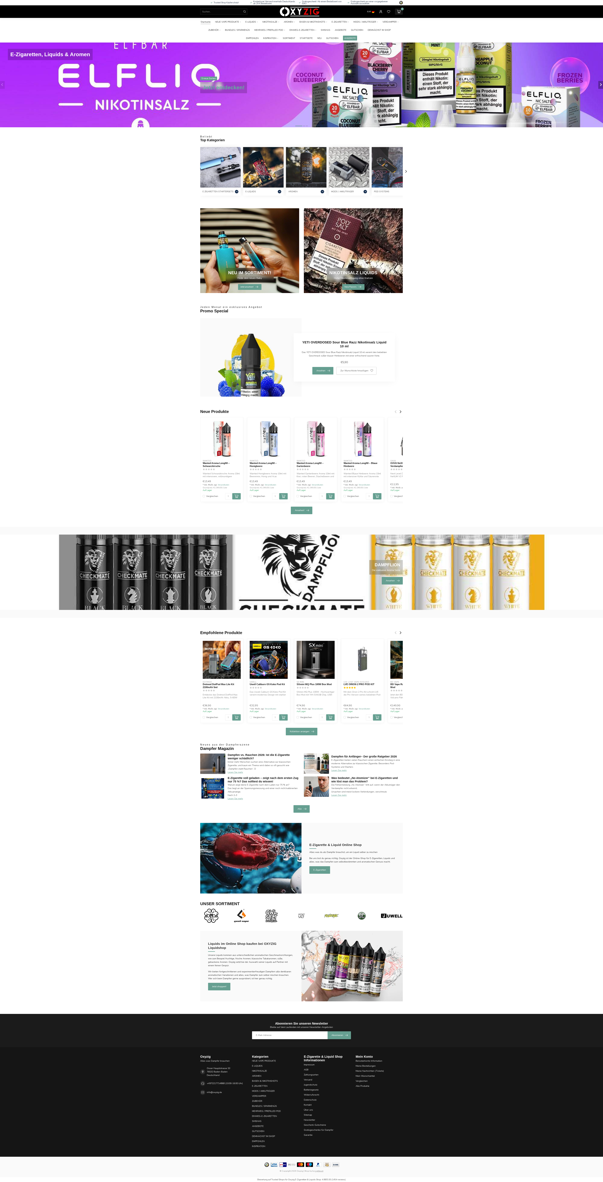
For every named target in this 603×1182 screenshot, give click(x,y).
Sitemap (308, 1114)
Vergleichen (212, 496)
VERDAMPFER (390, 21)
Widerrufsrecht (311, 1094)
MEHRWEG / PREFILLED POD (268, 30)
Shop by (308, 1171)
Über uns (308, 1109)
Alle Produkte (362, 1086)
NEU (319, 38)
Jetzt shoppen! (219, 986)
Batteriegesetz (311, 1089)
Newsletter (309, 1119)
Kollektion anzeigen (299, 731)
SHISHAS (325, 30)
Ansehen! (299, 510)
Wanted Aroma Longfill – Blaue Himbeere (360, 464)
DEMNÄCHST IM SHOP (379, 30)
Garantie (308, 1135)
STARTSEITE (306, 38)
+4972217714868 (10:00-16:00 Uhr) (225, 1083)
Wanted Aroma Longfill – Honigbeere (263, 464)
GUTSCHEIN (357, 30)
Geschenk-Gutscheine (315, 1124)
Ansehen (320, 370)
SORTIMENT (289, 38)
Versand (308, 1079)
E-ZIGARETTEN (339, 21)
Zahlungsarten (311, 1074)
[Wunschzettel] (388, 11)
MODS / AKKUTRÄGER (364, 21)
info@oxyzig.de (214, 1092)
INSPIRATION (269, 38)
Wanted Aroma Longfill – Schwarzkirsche (216, 464)
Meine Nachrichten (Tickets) (370, 1070)
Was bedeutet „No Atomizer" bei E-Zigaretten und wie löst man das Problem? (364, 779)
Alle (300, 808)
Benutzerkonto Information (369, 1060)
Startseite (206, 21)
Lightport (319, 1171)
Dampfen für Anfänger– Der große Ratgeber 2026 (364, 756)
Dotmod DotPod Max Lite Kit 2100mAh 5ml (218, 685)
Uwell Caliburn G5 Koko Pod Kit (267, 684)
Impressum (309, 1064)
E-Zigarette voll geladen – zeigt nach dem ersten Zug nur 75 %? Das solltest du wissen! (263, 779)
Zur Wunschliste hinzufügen (354, 370)
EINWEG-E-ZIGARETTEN (302, 30)
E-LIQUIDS (250, 21)
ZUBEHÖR (213, 30)
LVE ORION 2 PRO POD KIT (359, 684)
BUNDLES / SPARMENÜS (237, 30)
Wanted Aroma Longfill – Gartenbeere (310, 464)
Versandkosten (223, 485)
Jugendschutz (310, 1084)
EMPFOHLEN (252, 38)
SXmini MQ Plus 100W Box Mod (314, 684)
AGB (306, 1069)
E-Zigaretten (319, 869)
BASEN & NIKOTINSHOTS (312, 21)
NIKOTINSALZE (269, 21)
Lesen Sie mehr (235, 772)
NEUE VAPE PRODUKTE (227, 21)
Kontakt (308, 1104)
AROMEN (288, 21)
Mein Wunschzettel (365, 1075)
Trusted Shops (278, 1179)
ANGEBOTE (340, 30)
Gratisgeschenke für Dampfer (318, 1129)
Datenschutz (310, 1099)
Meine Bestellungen (366, 1065)
